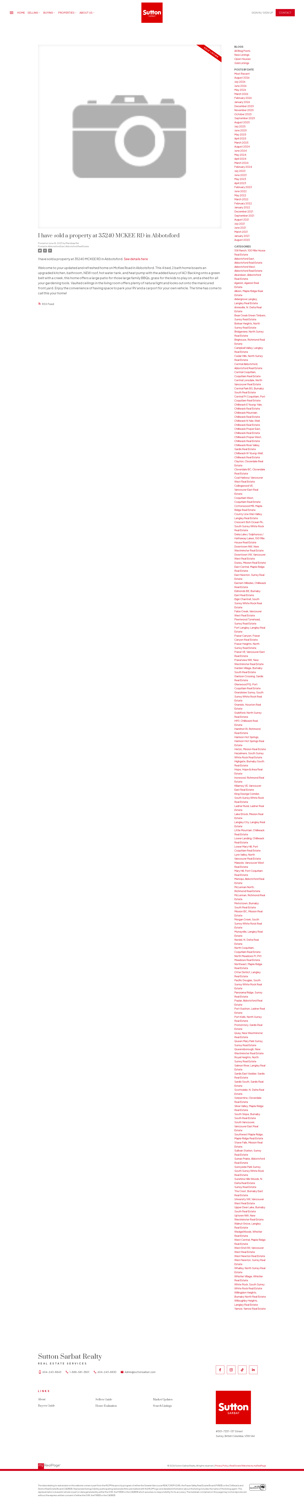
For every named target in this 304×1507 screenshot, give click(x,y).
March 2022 (241, 199)
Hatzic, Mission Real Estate (250, 749)
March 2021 (241, 231)
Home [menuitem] (21, 12)
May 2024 (240, 154)
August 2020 (242, 239)
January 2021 (242, 235)
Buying (48, 12)
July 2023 (239, 171)
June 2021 (240, 227)
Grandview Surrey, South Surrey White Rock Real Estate (248, 696)
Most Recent (242, 73)
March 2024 (241, 162)
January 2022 (242, 207)
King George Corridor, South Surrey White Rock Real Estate (249, 797)
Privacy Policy (222, 1465)
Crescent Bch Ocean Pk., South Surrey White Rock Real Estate (249, 526)
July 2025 (240, 126)
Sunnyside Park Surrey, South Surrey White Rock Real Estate (249, 1171)
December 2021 (243, 211)
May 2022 (240, 195)
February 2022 (243, 203)
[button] (262, 12)
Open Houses (242, 59)
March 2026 (241, 94)
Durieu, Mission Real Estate (250, 562)
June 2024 (240, 150)
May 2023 (240, 179)
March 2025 (241, 142)
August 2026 (242, 77)
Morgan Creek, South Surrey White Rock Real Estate (248, 923)
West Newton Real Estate (249, 1256)
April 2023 (240, 183)
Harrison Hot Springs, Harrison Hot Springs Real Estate (249, 741)
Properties (66, 12)
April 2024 (240, 158)
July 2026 (239, 81)
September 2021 (244, 215)
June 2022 (240, 191)
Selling (32, 12)
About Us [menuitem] (85, 12)
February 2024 (243, 166)
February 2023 (243, 187)
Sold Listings (241, 63)
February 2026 (243, 97)
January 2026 (242, 102)
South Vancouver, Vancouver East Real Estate (246, 1126)
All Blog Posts (242, 50)
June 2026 (240, 85)
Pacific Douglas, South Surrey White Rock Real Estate (248, 984)
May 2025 (240, 134)
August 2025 (242, 122)
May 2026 (240, 89)
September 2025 (244, 118)
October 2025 (243, 114)
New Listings (241, 54)
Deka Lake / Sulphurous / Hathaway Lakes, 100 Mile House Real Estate (249, 538)
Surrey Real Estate (245, 1187)
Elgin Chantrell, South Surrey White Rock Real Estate (248, 603)
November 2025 (244, 110)
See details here (136, 259)
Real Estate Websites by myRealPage (248, 1465)
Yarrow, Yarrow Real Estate (250, 1308)
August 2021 (241, 219)
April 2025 (240, 138)
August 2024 (242, 146)
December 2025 (244, 106)
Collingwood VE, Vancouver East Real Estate (246, 489)
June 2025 (240, 130)
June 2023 (240, 175)
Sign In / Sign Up (262, 12)
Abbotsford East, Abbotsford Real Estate (68, 246)
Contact (285, 12)
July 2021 (239, 223)
